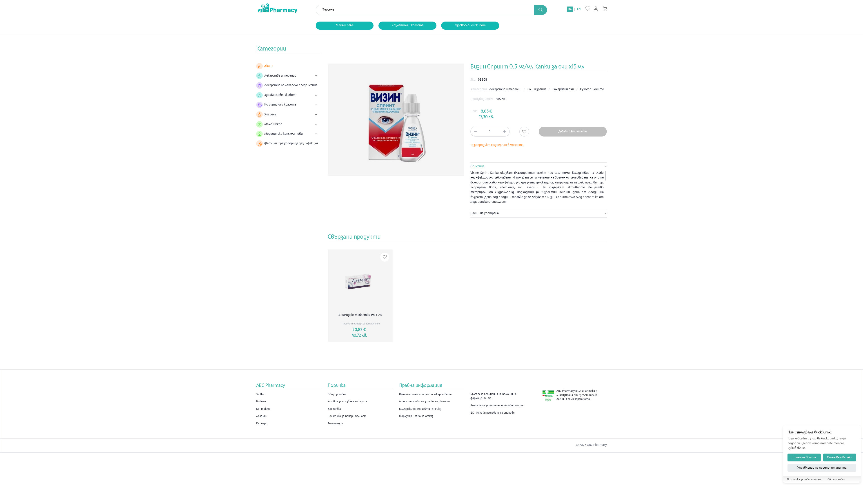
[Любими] (587, 9)
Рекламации (335, 423)
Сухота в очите (592, 89)
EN (579, 9)
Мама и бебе (345, 25)
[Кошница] (605, 9)
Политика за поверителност (347, 416)
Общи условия (337, 394)
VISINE (501, 99)
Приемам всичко (804, 457)
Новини (261, 401)
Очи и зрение (537, 89)
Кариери (261, 423)
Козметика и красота (407, 25)
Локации (261, 416)
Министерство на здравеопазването (424, 401)
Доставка (334, 409)
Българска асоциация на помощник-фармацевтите (493, 396)
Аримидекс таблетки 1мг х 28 (360, 315)
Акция (268, 66)
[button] (540, 10)
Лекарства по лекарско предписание (290, 85)
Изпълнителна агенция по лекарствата (425, 394)
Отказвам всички (839, 457)
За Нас (260, 394)
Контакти (263, 409)
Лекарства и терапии (505, 89)
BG (570, 9)
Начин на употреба (484, 213)
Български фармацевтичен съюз (420, 409)
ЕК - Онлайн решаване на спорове (492, 413)
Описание (477, 166)
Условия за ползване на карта (347, 401)
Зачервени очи (564, 89)
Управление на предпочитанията (822, 468)
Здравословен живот (470, 25)
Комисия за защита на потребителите (496, 405)
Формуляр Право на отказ (416, 416)
